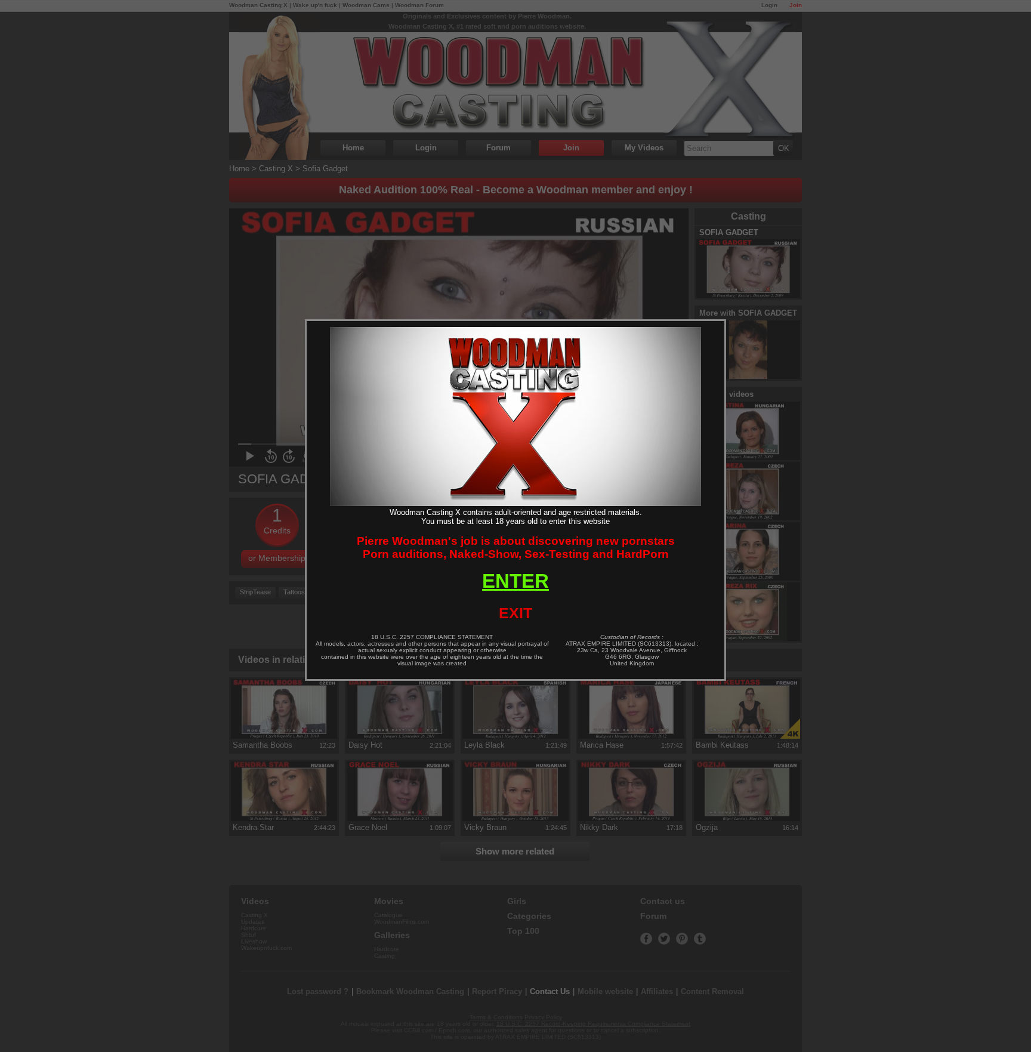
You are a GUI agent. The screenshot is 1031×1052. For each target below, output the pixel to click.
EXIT (515, 612)
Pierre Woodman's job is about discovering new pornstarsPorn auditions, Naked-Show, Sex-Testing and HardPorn (516, 547)
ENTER (515, 581)
